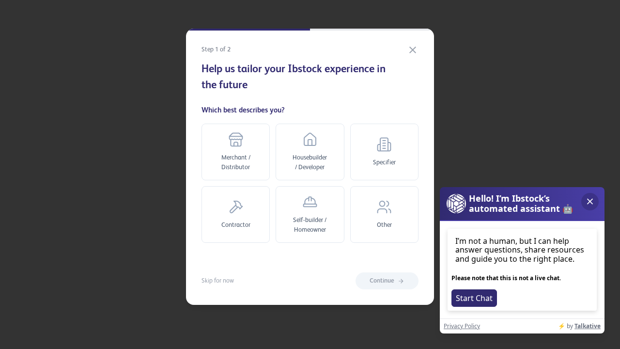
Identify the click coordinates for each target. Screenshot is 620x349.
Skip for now (218, 281)
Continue (382, 281)
